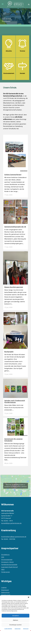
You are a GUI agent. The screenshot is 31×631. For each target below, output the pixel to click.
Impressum (25, 628)
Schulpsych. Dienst (7, 562)
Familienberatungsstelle (9, 564)
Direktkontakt (5, 595)
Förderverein (5, 572)
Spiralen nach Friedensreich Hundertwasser (14, 401)
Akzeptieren (15, 615)
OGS (2, 557)
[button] (28, 597)
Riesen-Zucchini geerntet (13, 287)
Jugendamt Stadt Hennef (9, 567)
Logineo (4, 587)
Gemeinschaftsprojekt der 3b (15, 227)
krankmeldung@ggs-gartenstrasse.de (13, 537)
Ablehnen (15, 620)
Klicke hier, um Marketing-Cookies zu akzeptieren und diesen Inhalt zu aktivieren (15, 485)
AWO (2, 569)
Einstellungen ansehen (15, 624)
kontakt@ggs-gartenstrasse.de (11, 523)
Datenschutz (18, 628)
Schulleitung (5, 555)
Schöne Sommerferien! (12, 175)
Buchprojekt (8, 352)
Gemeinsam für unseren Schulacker (13, 440)
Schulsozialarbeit (6, 559)
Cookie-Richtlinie (8, 628)
